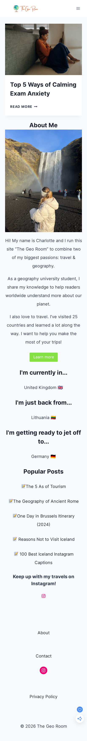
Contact (44, 656)
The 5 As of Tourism (46, 486)
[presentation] (43, 49)
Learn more (43, 357)
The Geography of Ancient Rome (46, 501)
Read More (23, 106)
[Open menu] (78, 8)
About (44, 632)
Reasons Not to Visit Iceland (46, 539)
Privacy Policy (43, 696)
